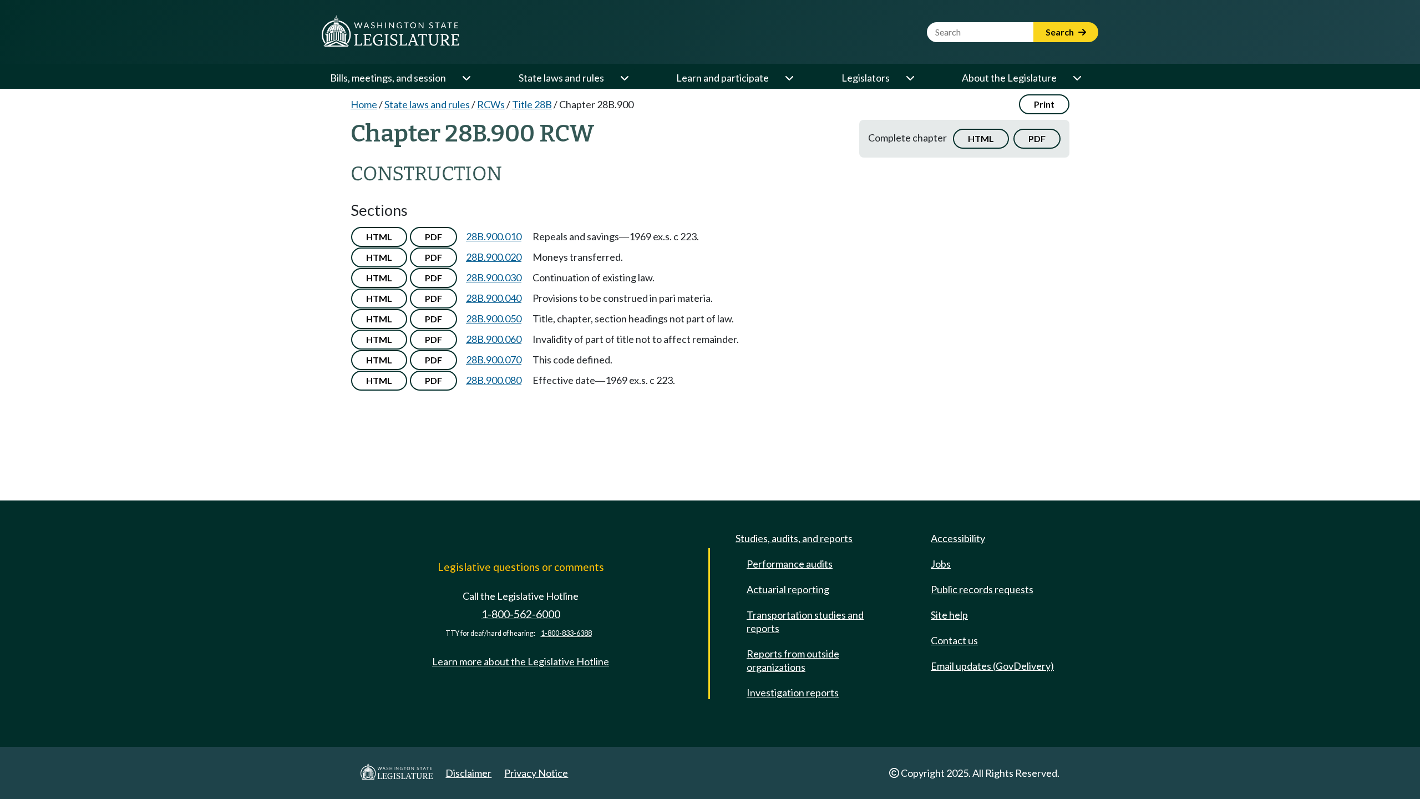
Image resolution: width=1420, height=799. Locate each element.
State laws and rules (561, 78)
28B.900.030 (493, 277)
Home (364, 104)
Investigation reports (793, 692)
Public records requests (982, 589)
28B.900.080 (493, 380)
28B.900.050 (493, 318)
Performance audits (790, 564)
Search (1061, 32)
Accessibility (958, 538)
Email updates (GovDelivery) (992, 666)
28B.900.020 (493, 257)
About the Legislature (1009, 78)
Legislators (865, 78)
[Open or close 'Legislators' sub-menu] (909, 78)
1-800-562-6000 (520, 614)
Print (1044, 104)
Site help (949, 615)
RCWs (491, 104)
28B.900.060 (493, 339)
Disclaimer (468, 773)
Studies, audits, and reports (794, 538)
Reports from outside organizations (793, 660)
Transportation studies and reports (805, 621)
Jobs (941, 564)
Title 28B (532, 104)
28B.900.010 (493, 236)
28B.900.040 (493, 298)
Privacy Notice (536, 773)
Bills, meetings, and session (388, 78)
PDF (1037, 138)
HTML (981, 138)
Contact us (954, 640)
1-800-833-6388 (566, 633)
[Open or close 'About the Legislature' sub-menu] (1076, 78)
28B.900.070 (493, 359)
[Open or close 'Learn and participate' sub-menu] (788, 78)
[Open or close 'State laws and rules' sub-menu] (624, 78)
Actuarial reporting (788, 589)
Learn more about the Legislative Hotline (520, 661)
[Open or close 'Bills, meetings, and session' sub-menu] (465, 78)
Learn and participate (722, 78)
